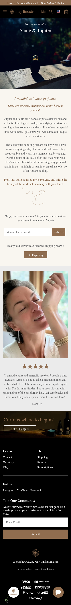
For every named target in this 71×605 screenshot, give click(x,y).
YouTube (22, 490)
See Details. (64, 3)
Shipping (42, 457)
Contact (7, 457)
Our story (8, 462)
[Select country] (58, 11)
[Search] (51, 11)
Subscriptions (45, 467)
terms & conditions (44, 569)
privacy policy (24, 569)
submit (59, 232)
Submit (35, 534)
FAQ (6, 467)
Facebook (36, 490)
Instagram (8, 490)
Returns (41, 462)
